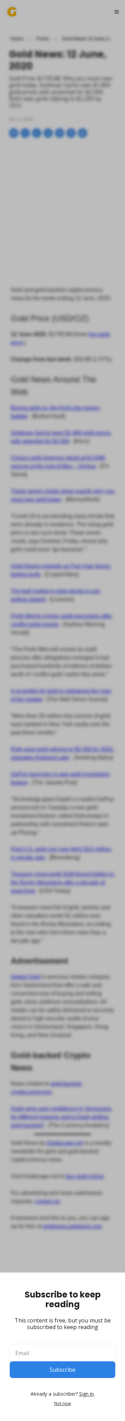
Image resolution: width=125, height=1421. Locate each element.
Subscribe (62, 1369)
